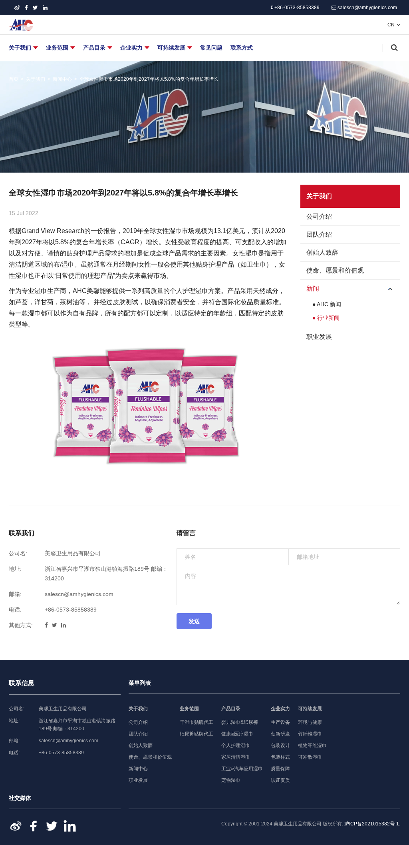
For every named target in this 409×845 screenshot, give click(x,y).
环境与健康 (310, 722)
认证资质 (280, 780)
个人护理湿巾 (235, 745)
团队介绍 (319, 234)
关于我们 (20, 47)
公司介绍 (319, 216)
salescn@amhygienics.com (366, 7)
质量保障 (280, 768)
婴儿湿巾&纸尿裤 (239, 722)
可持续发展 (171, 47)
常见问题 (211, 47)
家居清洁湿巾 (235, 757)
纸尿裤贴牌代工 (196, 734)
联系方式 (241, 47)
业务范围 (57, 47)
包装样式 (280, 757)
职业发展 (319, 336)
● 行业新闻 (326, 318)
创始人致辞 (322, 252)
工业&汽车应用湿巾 (242, 768)
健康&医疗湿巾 (237, 734)
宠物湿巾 (230, 780)
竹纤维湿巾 (310, 734)
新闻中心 (62, 79)
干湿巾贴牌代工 (196, 722)
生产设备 (280, 722)
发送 (194, 621)
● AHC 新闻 (326, 304)
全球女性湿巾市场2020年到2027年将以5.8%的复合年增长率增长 (148, 79)
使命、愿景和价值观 (335, 270)
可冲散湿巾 (310, 757)
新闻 (312, 288)
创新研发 (280, 734)
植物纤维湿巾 (312, 745)
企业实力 (131, 47)
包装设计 (280, 745)
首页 (13, 79)
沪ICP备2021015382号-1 (371, 824)
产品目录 (94, 47)
